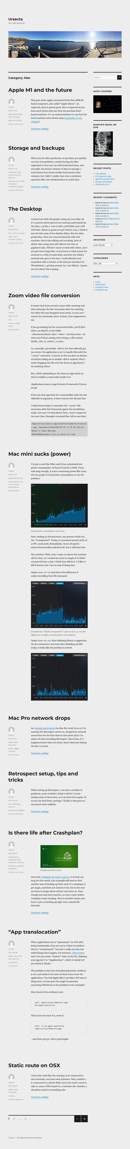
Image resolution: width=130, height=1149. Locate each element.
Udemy (19, 239)
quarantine (13, 962)
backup (11, 181)
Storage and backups (36, 148)
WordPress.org (101, 290)
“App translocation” (34, 932)
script (10, 748)
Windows (16, 117)
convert (11, 323)
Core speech (13, 482)
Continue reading (39, 128)
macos (16, 484)
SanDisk (11, 239)
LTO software (100, 174)
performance (13, 487)
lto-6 (17, 181)
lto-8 (22, 181)
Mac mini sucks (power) (39, 454)
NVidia (19, 120)
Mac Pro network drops (39, 718)
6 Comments (13, 491)
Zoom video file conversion (44, 295)
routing (11, 1096)
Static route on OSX (34, 1065)
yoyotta (20, 186)
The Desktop (25, 209)
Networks (12, 745)
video (17, 323)
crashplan (20, 866)
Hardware (18, 114)
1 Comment (13, 966)
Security (11, 178)
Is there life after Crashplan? (45, 833)
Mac (10, 117)
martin (11, 107)
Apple (10, 114)
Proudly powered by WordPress (29, 1138)
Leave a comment (15, 124)
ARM (10, 120)
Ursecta (15, 19)
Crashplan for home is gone (55, 877)
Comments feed (101, 287)
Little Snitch (78, 953)
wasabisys (12, 186)
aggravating (13, 478)
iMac (10, 237)
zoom (10, 326)
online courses (14, 175)
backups (11, 810)
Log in (97, 282)
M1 (14, 120)
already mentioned (44, 728)
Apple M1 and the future (40, 90)
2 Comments (13, 329)
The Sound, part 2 (102, 184)
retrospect (12, 184)
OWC (15, 237)
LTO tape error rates (103, 176)
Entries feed (100, 284)
